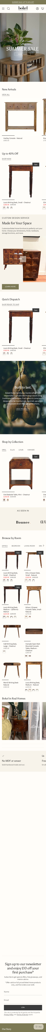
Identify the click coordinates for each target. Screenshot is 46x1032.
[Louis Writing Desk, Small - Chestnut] (21, 181)
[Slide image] (23, 47)
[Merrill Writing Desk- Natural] (12, 670)
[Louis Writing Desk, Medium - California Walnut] (12, 595)
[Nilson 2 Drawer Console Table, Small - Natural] (34, 595)
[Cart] (42, 8)
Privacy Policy (8, 1014)
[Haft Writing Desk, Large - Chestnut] (12, 631)
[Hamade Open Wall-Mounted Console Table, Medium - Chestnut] (34, 631)
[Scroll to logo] (25, 522)
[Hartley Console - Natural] (21, 117)
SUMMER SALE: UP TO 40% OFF (23, 2)
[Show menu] (3, 8)
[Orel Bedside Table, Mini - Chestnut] (21, 473)
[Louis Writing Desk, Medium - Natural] (34, 670)
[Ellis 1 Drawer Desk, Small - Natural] (34, 560)
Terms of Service (22, 1014)
